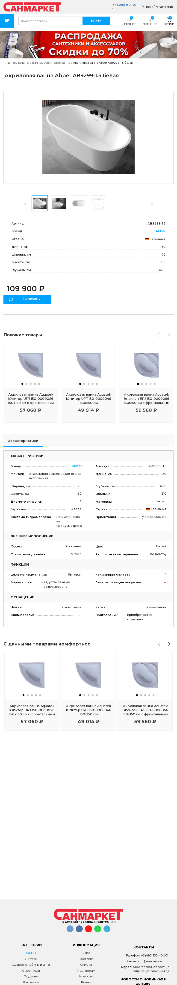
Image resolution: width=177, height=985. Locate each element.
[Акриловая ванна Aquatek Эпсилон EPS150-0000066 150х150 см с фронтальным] (146, 364)
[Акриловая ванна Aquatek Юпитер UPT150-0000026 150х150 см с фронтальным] (31, 364)
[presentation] (25, 203)
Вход (149, 7)
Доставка (86, 959)
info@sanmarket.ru (152, 961)
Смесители (31, 970)
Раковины (31, 982)
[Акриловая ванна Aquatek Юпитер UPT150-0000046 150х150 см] (88, 364)
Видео (86, 982)
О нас (86, 953)
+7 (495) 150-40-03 (154, 955)
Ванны (31, 953)
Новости (86, 976)
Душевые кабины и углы (31, 964)
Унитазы (31, 959)
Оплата (86, 964)
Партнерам (86, 970)
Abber (160, 231)
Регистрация (164, 7)
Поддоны (31, 976)
